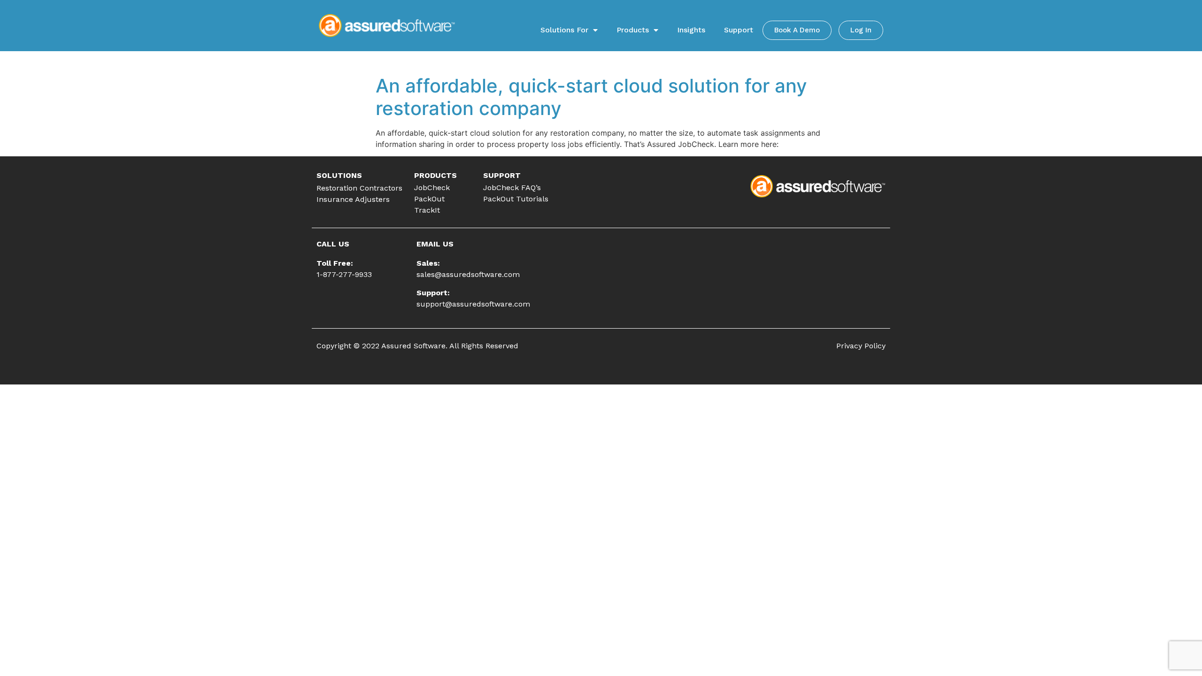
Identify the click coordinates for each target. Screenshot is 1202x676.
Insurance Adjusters (353, 199)
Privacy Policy (861, 345)
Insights (691, 29)
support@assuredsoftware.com (473, 304)
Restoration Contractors (359, 188)
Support (738, 29)
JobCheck (432, 187)
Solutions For (564, 29)
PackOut (429, 198)
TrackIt (427, 210)
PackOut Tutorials (515, 198)
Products (632, 29)
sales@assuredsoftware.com (468, 274)
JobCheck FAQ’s (512, 187)
